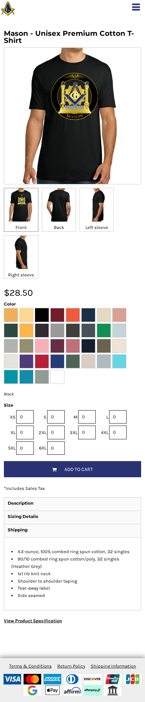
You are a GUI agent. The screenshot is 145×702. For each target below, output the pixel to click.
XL (13, 432)
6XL (42, 448)
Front (21, 227)
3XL (73, 432)
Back (59, 227)
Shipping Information (113, 666)
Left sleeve (97, 227)
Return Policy (71, 666)
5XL (11, 448)
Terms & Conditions (30, 666)
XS (12, 417)
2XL (42, 432)
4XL (104, 432)
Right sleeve (21, 274)
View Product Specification (33, 620)
